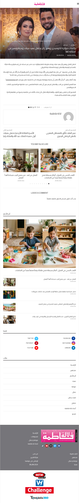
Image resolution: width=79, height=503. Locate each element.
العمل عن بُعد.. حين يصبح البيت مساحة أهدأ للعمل (60, 279)
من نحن (35, 454)
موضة (74, 387)
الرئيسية (73, 365)
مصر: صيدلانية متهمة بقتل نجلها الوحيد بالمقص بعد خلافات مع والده (54, 291)
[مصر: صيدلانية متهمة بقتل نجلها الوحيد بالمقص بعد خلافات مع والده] (9, 294)
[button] (6, 166)
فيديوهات (34, 436)
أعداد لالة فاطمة (70, 408)
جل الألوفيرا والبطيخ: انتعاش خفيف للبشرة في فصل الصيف (57, 304)
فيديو (74, 414)
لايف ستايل (72, 397)
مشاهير (73, 370)
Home (50, 41)
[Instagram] (50, 445)
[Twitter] (54, 445)
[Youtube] (46, 445)
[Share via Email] (29, 107)
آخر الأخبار (73, 376)
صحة (74, 381)
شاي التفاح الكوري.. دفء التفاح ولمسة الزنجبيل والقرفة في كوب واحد (54, 316)
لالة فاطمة (70, 55)
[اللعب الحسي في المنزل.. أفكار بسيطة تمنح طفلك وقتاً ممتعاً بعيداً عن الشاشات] (58, 160)
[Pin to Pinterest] (31, 107)
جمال (74, 392)
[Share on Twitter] (33, 107)
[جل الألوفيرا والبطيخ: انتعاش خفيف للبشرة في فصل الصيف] (9, 307)
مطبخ (74, 403)
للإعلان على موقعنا (31, 461)
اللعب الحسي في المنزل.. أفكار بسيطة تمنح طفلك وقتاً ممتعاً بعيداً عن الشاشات (45, 270)
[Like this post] (37, 107)
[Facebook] (59, 445)
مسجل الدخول (61, 199)
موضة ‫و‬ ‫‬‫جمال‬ (33, 440)
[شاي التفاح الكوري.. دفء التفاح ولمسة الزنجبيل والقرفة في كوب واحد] (9, 319)
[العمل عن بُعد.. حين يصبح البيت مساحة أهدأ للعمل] (20, 160)
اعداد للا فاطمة (33, 444)
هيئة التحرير (34, 457)
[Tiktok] (42, 445)
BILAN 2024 (33, 464)
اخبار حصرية (73, 454)
